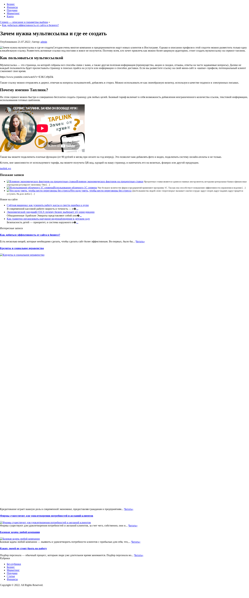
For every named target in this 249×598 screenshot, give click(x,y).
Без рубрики (14, 564)
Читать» (140, 241)
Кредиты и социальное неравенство (22, 248)
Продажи (12, 10)
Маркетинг (13, 13)
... (77, 208)
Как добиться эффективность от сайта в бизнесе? (30, 25)
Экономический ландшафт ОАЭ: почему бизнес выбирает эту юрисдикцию (51, 212)
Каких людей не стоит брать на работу (23, 548)
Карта (10, 16)
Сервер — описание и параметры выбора (24, 22)
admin (43, 41)
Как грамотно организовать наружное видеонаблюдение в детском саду (48, 218)
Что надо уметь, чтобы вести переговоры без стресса (100, 190)
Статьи (11, 576)
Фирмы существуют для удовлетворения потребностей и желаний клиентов (46, 515)
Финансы (12, 7)
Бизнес (11, 4)
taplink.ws (5, 168)
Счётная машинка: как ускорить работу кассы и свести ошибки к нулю (48, 205)
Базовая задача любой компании (20, 532)
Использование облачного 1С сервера (75, 187)
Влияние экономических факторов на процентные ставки (109, 181)
